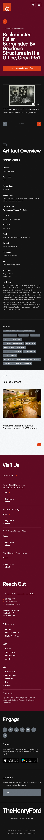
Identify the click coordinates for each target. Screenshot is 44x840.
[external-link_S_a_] (22, 599)
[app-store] (11, 760)
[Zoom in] (23, 104)
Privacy (11, 833)
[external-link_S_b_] (22, 601)
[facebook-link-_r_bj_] (5, 729)
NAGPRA (9, 830)
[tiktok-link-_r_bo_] (33, 729)
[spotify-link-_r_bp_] (5, 735)
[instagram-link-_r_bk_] (10, 729)
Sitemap (20, 833)
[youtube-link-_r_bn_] (28, 729)
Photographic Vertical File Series (15, 210)
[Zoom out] (28, 104)
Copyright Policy (31, 830)
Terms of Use (31, 833)
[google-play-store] (29, 760)
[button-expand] (37, 391)
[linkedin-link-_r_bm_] (22, 729)
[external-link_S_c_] (22, 604)
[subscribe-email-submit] (38, 792)
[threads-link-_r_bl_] (16, 729)
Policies (18, 830)
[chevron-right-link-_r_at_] (39, 444)
